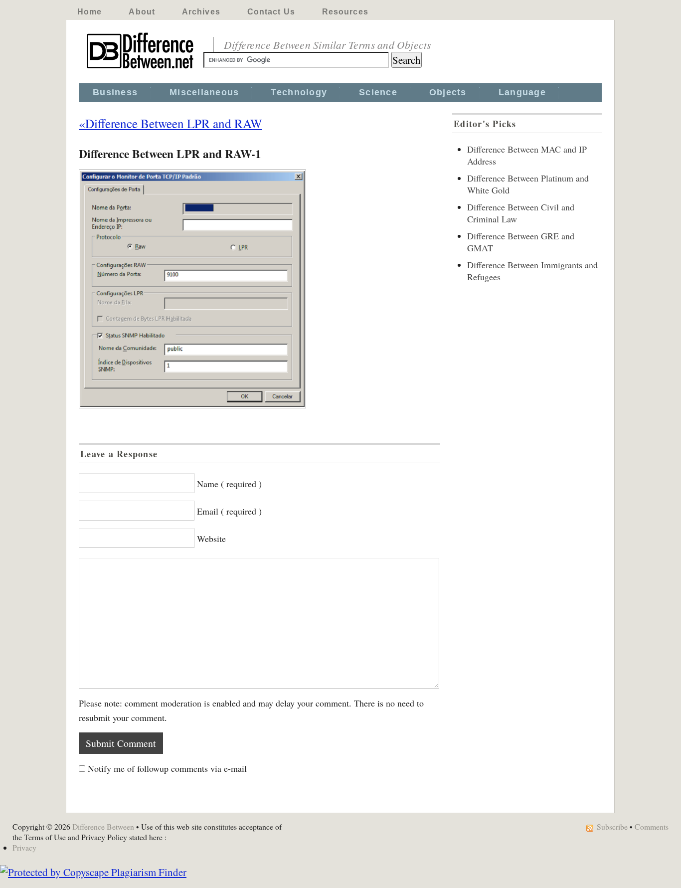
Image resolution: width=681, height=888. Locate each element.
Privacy (24, 847)
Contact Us (271, 11)
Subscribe (612, 826)
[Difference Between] (141, 69)
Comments (652, 826)
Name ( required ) (229, 484)
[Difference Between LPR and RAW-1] (259, 289)
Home (89, 11)
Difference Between (103, 826)
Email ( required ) (229, 511)
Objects (448, 92)
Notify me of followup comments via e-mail (167, 768)
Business (115, 92)
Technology (299, 92)
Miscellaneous (204, 92)
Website (211, 538)
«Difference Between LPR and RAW (170, 123)
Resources (345, 11)
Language (522, 92)
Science (378, 92)
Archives (201, 11)
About (142, 11)
